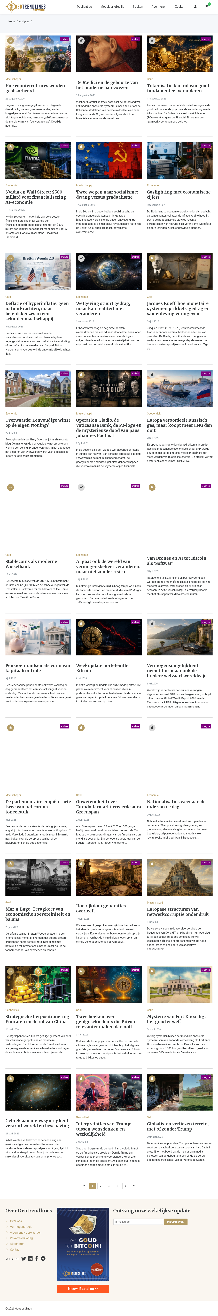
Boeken (138, 6)
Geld (8, 296)
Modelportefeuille (112, 6)
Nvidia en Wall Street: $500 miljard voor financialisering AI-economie (35, 197)
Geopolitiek (154, 413)
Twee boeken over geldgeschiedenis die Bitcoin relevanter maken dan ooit (106, 1021)
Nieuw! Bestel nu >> (83, 1289)
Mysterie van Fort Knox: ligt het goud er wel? (176, 1019)
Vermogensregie (21, 1226)
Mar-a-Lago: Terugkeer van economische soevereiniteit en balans (37, 914)
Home (12, 21)
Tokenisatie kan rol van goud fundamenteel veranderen (178, 88)
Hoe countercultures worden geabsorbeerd (35, 88)
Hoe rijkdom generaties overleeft (101, 908)
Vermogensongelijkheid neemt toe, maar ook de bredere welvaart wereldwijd (177, 670)
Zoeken (180, 6)
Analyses (24, 21)
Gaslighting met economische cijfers (179, 195)
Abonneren (159, 6)
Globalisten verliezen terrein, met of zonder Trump (178, 1126)
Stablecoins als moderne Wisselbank (31, 564)
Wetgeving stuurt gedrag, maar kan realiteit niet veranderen (103, 308)
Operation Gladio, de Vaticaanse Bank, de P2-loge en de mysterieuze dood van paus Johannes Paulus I (109, 428)
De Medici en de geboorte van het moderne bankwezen (107, 85)
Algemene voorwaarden (25, 1232)
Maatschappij (13, 79)
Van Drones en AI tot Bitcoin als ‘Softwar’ (176, 561)
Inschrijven (175, 1221)
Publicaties (84, 6)
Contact (15, 1249)
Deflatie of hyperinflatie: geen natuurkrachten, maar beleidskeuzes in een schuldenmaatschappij (37, 311)
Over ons (16, 1221)
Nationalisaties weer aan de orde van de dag (176, 804)
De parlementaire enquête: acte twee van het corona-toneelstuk (38, 807)
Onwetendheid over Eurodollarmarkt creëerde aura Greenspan (108, 807)
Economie (11, 185)
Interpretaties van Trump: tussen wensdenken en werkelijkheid (103, 1129)
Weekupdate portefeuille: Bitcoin (102, 668)
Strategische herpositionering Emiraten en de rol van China (37, 1019)
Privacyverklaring (21, 1238)
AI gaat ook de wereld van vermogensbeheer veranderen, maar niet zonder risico (108, 566)
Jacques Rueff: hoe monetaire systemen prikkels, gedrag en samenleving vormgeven (178, 308)
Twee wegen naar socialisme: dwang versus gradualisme (107, 195)
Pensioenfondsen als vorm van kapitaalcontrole (37, 668)
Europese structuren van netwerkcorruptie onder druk (178, 912)
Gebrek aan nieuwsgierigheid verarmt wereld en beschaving (37, 1123)
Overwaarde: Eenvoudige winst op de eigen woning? (37, 423)
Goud (150, 79)
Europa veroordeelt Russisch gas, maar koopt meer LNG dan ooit (179, 425)
